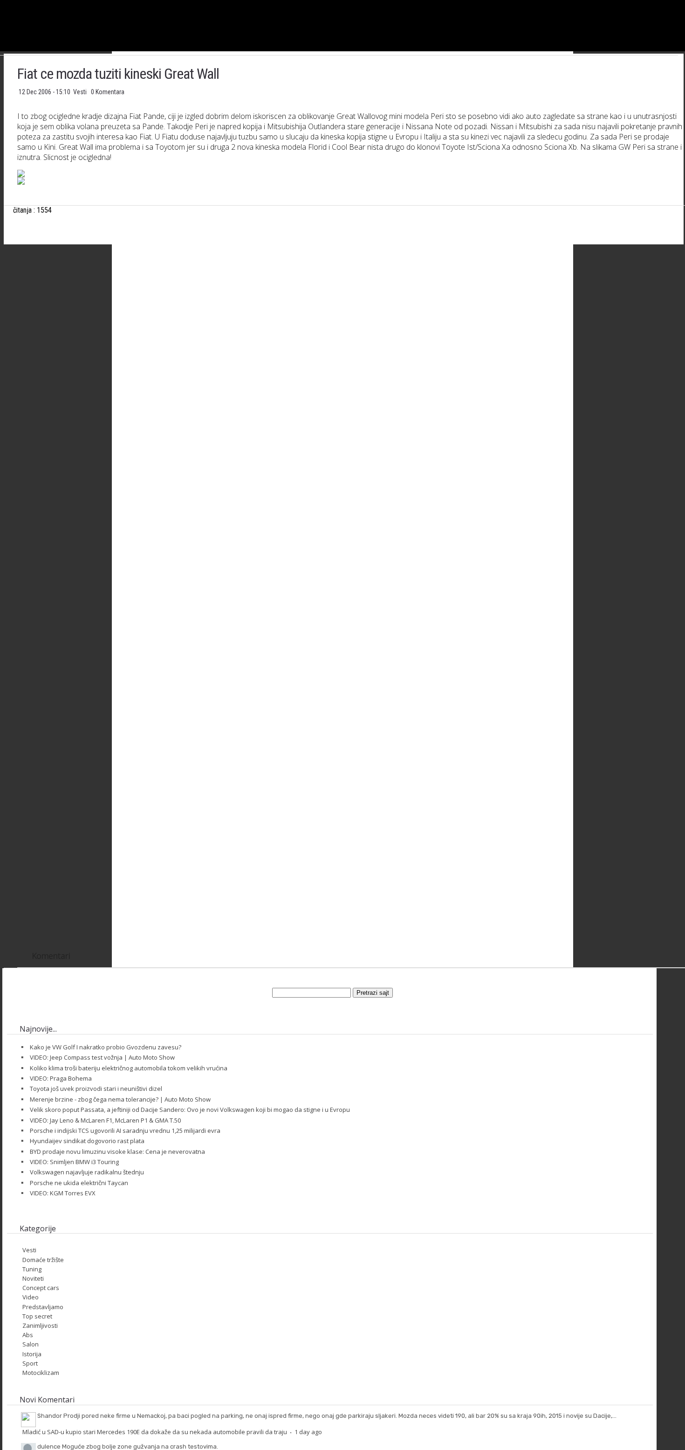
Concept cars (40, 1287)
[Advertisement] (351, 344)
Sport (30, 1363)
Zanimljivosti (40, 1325)
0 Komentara (107, 92)
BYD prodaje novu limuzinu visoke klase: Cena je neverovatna (117, 1151)
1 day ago (308, 1432)
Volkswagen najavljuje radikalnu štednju (87, 1172)
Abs (27, 1335)
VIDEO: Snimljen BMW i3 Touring (74, 1162)
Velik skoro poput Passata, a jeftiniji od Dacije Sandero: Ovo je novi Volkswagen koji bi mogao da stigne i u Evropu (190, 1109)
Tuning (31, 1269)
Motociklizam (40, 1372)
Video (30, 1297)
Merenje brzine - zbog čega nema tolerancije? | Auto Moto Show (120, 1099)
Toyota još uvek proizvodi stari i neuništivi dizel (96, 1088)
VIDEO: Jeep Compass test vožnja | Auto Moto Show (102, 1057)
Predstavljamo (42, 1307)
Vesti (80, 92)
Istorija (31, 1354)
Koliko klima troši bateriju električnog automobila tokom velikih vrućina (128, 1068)
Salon (30, 1344)
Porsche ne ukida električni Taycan (79, 1183)
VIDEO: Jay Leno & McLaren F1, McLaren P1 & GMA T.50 (105, 1120)
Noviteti (33, 1278)
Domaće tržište (43, 1260)
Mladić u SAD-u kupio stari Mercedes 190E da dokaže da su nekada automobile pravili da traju (154, 1432)
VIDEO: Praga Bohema (61, 1078)
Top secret (37, 1316)
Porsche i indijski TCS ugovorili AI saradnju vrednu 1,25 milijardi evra (125, 1130)
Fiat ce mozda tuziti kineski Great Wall (118, 74)
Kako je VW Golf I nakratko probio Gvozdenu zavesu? (105, 1047)
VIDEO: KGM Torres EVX (63, 1193)
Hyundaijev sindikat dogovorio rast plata (87, 1141)
